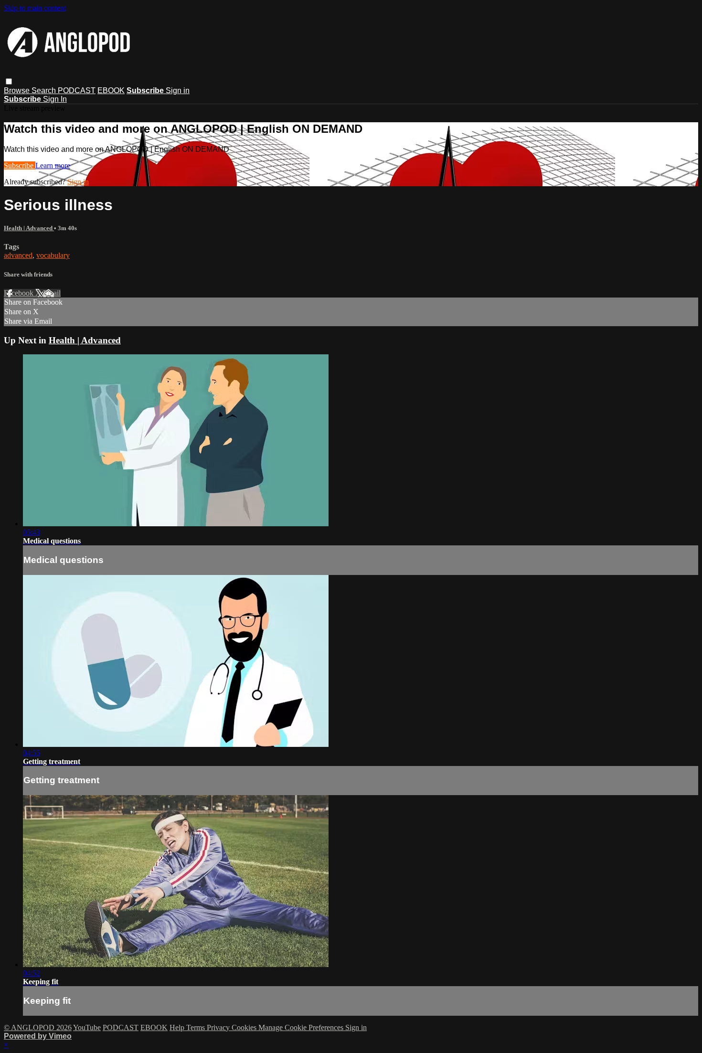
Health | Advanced (29, 228)
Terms (196, 1027)
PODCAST (77, 90)
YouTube (87, 1027)
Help (178, 1027)
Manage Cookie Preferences (301, 1027)
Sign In (55, 99)
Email (52, 293)
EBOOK (111, 90)
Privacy (219, 1027)
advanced (18, 255)
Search (45, 90)
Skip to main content (35, 8)
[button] (9, 81)
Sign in (178, 90)
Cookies (245, 1027)
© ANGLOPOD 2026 (38, 1027)
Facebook (19, 293)
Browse (18, 90)
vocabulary (53, 255)
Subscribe (19, 165)
